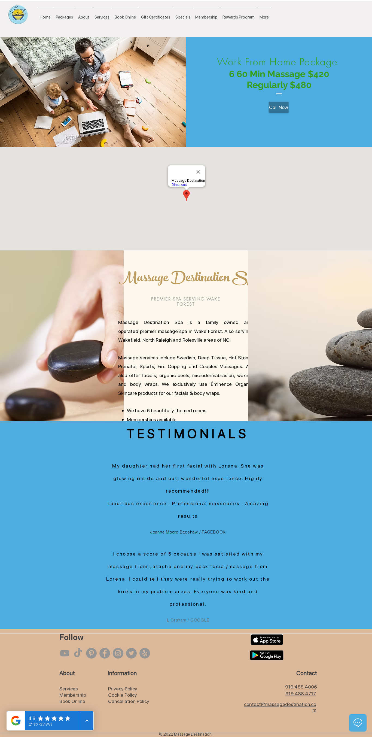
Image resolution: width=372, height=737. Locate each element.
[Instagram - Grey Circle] (118, 653)
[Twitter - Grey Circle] (131, 653)
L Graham (177, 620)
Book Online (72, 701)
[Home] (18, 14)
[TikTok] (78, 653)
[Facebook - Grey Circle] (104, 653)
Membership (72, 695)
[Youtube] (64, 653)
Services (68, 688)
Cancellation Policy (128, 701)
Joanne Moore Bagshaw (174, 532)
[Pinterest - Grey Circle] (91, 653)
